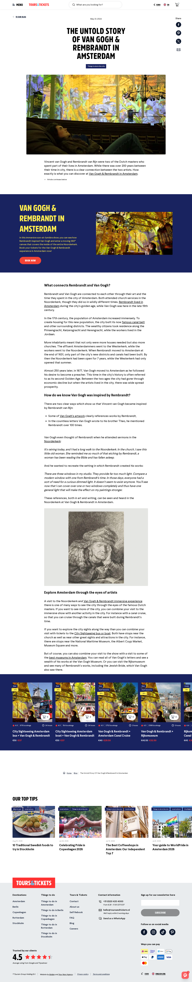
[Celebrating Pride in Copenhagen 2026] (80, 828)
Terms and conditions (101, 974)
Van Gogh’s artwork (72, 416)
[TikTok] (163, 932)
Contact (74, 901)
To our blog (21, 17)
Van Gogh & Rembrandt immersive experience (113, 601)
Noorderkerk (52, 441)
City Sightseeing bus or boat (92, 633)
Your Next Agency (65, 974)
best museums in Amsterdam (68, 657)
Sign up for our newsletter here (158, 894)
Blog (72, 923)
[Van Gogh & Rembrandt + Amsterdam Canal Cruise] (118, 712)
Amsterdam (19, 901)
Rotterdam (18, 917)
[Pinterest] (172, 932)
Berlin (15, 906)
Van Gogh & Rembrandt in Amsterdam (113, 173)
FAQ (72, 917)
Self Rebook (76, 912)
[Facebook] (144, 932)
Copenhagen (19, 912)
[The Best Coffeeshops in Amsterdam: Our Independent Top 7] (127, 830)
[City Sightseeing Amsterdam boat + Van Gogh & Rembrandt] (75, 712)
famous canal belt (133, 322)
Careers (74, 928)
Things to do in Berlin (52, 910)
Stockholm (18, 923)
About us (74, 906)
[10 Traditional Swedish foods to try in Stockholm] (34, 828)
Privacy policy (82, 974)
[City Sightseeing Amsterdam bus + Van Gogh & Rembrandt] (32, 712)
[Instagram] (153, 932)
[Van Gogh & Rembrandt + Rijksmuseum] (161, 712)
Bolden (52, 974)
